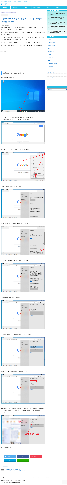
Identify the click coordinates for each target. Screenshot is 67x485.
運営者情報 (48, 477)
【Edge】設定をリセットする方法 (12, 469)
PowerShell (50, 57)
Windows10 (15, 7)
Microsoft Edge (5, 466)
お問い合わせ (35, 477)
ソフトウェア (51, 80)
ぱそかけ (4, 4)
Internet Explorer (51, 45)
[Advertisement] (23, 61)
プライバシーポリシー (42, 477)
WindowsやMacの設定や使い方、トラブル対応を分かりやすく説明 (13, 480)
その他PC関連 (51, 72)
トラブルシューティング (53, 83)
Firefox (47, 7)
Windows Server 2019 (52, 63)
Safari (49, 60)
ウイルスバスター (51, 75)
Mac (26, 7)
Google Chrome (37, 7)
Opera (57, 7)
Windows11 (5, 7)
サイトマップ (29, 477)
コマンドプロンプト (52, 77)
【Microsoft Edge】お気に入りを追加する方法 (15, 470)
